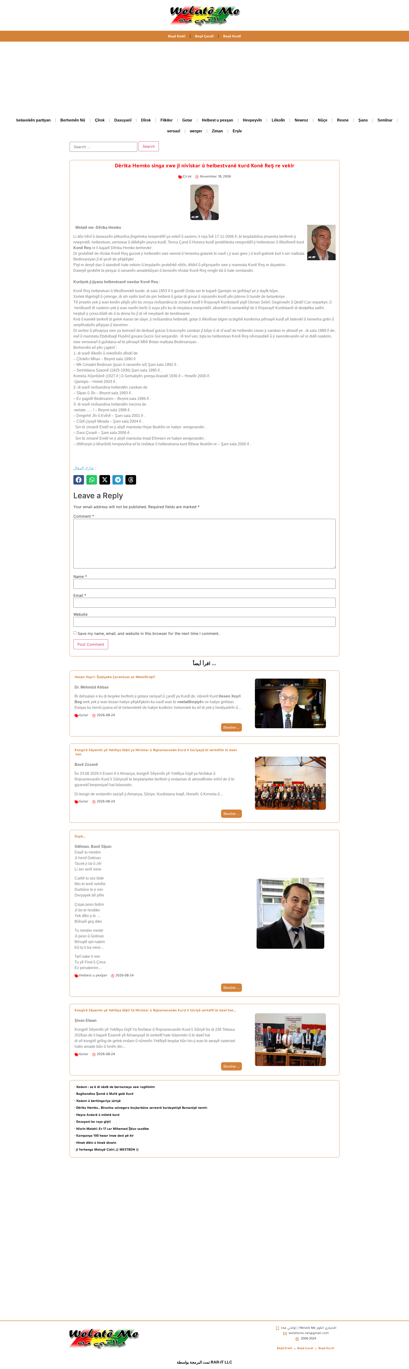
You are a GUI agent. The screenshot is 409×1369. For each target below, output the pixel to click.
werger (196, 131)
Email (79, 595)
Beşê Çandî (204, 36)
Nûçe (322, 120)
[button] (78, 480)
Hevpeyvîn (252, 120)
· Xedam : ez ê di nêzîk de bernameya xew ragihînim (115, 1087)
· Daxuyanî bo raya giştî (93, 1122)
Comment (83, 516)
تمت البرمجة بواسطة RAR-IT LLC (204, 1362)
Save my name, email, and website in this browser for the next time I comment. (148, 633)
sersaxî (173, 131)
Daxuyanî (122, 120)
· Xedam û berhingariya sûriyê (98, 1101)
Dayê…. (80, 837)
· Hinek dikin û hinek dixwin (95, 1143)
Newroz (301, 120)
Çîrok (100, 120)
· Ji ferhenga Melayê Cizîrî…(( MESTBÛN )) (106, 1150)
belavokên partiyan (33, 120)
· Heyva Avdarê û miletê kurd (97, 1115)
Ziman (217, 131)
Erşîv (237, 131)
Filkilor (166, 120)
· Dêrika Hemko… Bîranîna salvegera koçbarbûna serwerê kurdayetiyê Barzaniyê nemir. (141, 1108)
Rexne (343, 120)
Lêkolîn (278, 120)
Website (80, 614)
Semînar (385, 120)
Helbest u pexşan (217, 120)
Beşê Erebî (176, 36)
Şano (363, 120)
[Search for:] (103, 147)
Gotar (187, 120)
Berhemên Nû (72, 120)
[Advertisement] (204, 77)
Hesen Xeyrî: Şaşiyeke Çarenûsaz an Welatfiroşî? (115, 678)
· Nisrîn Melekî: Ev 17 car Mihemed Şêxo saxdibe (112, 1129)
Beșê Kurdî (232, 36)
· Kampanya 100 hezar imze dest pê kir (104, 1136)
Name (80, 576)
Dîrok (146, 120)
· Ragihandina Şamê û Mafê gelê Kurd (104, 1094)
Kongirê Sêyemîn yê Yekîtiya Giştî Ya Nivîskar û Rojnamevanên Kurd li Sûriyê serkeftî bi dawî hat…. (155, 1011)
